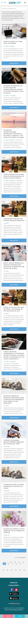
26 (15, 562)
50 (20, 570)
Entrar (20, 616)
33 (20, 563)
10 (3, 570)
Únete (8, 616)
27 (19, 562)
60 (24, 570)
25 (11, 562)
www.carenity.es (12, 608)
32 (16, 563)
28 (23, 562)
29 (4, 563)
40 (16, 570)
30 (8, 563)
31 (12, 563)
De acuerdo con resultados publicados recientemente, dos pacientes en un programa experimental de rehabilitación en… (13, 366)
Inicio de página (21, 557)
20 (7, 570)
